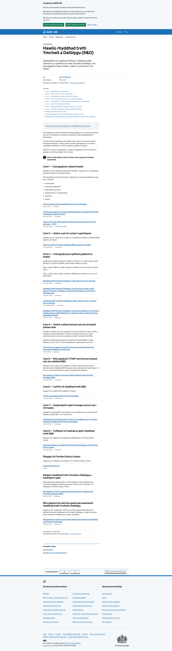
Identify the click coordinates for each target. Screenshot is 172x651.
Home (45, 37)
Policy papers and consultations (114, 610)
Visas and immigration (81, 618)
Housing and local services (82, 606)
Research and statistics (110, 606)
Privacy (51, 634)
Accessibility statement (71, 634)
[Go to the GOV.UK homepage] (50, 32)
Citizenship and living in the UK (54, 610)
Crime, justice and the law (52, 614)
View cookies (92, 25)
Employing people (79, 598)
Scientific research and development (55, 553)
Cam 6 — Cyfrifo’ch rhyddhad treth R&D (57, 104)
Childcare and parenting (52, 606)
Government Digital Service (78, 637)
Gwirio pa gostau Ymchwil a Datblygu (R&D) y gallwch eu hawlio (67, 245)
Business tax (59, 37)
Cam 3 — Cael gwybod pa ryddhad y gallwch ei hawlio (61, 96)
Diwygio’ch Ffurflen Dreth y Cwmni (55, 111)
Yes (66, 572)
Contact (85, 634)
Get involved (106, 622)
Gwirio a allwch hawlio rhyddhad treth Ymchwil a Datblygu (65, 204)
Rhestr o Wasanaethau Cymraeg (54, 637)
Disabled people (49, 618)
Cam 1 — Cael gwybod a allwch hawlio (56, 91)
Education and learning (81, 594)
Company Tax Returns (51, 466)
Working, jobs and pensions (82, 622)
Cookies (58, 634)
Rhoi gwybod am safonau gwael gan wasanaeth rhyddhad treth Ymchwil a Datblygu (70, 117)
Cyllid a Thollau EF (65, 77)
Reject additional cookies (76, 25)
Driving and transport (51, 622)
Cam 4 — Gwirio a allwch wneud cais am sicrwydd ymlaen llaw (64, 99)
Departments (107, 594)
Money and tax (78, 610)
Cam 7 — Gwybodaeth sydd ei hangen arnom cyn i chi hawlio (63, 106)
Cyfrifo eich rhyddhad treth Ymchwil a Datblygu (61, 396)
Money (51, 37)
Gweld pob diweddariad (77, 83)
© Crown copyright (122, 645)
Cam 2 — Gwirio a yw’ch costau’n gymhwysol (59, 94)
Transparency (107, 614)
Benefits (46, 594)
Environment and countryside (83, 602)
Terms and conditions (97, 634)
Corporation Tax (70, 37)
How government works (111, 618)
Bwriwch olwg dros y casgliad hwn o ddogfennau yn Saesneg (68, 126)
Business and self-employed (53, 602)
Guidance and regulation (111, 602)
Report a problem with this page (115, 572)
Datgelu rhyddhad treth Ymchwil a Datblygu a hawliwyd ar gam (64, 114)
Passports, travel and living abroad (85, 614)
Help (45, 634)
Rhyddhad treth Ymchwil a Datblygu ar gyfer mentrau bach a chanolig (69, 281)
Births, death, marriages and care (55, 598)
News (104, 598)
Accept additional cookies (53, 25)
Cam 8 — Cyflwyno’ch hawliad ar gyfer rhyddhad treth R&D (63, 109)
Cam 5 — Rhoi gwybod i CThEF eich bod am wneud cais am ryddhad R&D (67, 101)
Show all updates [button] (76, 534)
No (77, 572)
